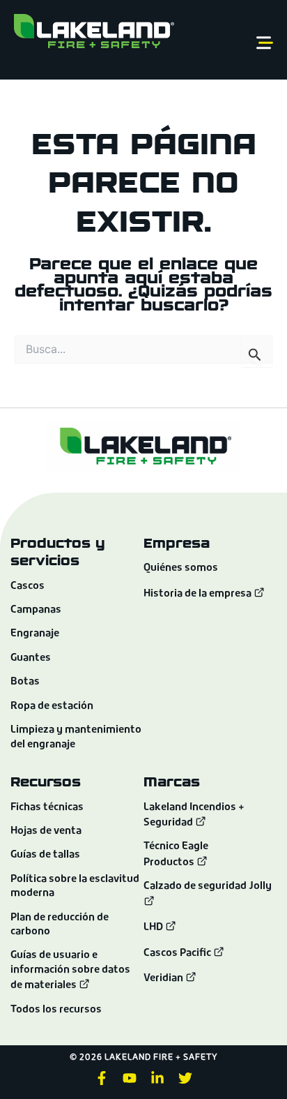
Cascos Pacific (178, 953)
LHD (154, 927)
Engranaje (34, 634)
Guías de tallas (45, 855)
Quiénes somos (181, 568)
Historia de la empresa (199, 594)
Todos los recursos (56, 1010)
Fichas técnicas (47, 807)
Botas (25, 682)
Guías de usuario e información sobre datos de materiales (70, 970)
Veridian (164, 978)
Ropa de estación (51, 706)
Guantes (30, 658)
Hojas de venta (46, 831)
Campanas (35, 610)
